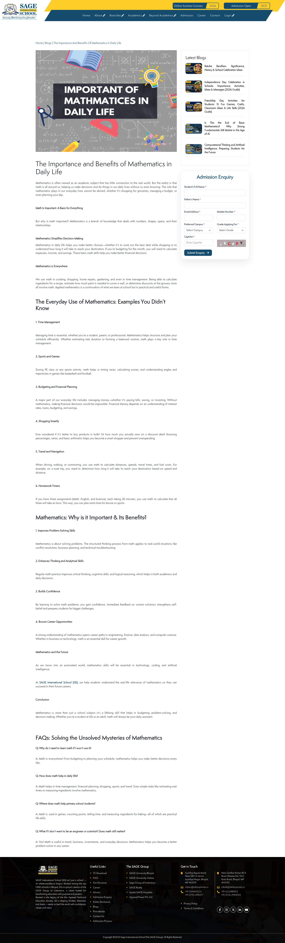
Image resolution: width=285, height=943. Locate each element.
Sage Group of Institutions (142, 882)
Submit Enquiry (196, 253)
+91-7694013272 (193, 891)
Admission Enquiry (102, 897)
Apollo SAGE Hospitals (140, 892)
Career (201, 15)
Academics (135, 15)
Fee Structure (100, 882)
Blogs (48, 43)
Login (227, 15)
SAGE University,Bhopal (141, 873)
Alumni (96, 892)
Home (86, 15)
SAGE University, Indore (141, 877)
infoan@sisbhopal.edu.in (196, 887)
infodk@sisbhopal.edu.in (233, 887)
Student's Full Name (195, 186)
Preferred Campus (194, 224)
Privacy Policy (190, 903)
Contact (215, 15)
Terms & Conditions (194, 908)
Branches (115, 15)
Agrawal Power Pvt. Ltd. (141, 897)
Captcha (189, 236)
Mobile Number (226, 211)
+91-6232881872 (229, 891)
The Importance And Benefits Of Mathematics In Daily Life (87, 43)
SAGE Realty (135, 887)
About (98, 15)
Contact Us (98, 916)
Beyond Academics (161, 15)
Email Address (192, 211)
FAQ (95, 877)
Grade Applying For (228, 224)
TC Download (100, 873)
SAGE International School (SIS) (58, 682)
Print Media (99, 911)
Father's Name (192, 199)
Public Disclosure (101, 901)
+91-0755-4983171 (194, 894)
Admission (187, 15)
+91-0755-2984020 (231, 894)
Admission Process (102, 921)
